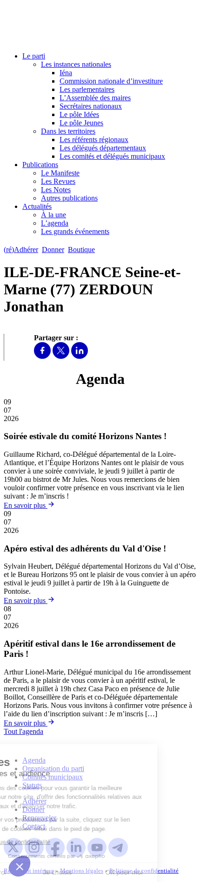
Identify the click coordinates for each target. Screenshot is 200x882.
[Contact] (103, 249)
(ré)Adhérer (21, 249)
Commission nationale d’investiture (111, 81)
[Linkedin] (79, 356)
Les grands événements (75, 231)
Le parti (33, 56)
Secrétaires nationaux (91, 106)
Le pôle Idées (79, 114)
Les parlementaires (87, 89)
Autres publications (69, 198)
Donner (53, 249)
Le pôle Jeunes (81, 123)
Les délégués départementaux (103, 148)
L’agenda (54, 223)
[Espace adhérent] (115, 249)
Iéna (66, 73)
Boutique (81, 249)
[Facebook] (42, 356)
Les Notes (56, 190)
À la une (53, 215)
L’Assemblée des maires (95, 98)
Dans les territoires (68, 131)
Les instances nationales (76, 64)
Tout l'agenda (23, 731)
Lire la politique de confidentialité (51, 842)
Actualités (37, 206)
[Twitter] (61, 356)
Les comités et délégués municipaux (112, 156)
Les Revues (58, 181)
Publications (40, 165)
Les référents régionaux (94, 139)
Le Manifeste (60, 173)
